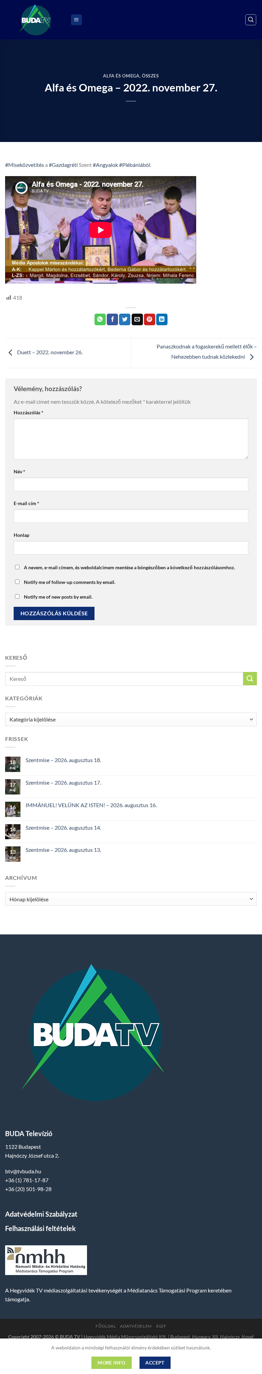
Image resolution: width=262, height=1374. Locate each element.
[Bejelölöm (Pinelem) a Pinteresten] (149, 319)
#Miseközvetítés (24, 164)
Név (19, 471)
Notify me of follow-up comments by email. (69, 582)
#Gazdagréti (63, 164)
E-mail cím (26, 503)
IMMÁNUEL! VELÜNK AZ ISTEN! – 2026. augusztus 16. (91, 805)
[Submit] (250, 678)
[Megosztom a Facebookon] (112, 319)
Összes (150, 75)
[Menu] (76, 20)
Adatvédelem (136, 1326)
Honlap (21, 535)
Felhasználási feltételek (40, 1228)
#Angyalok (105, 164)
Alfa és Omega (121, 75)
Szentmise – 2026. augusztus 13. (63, 849)
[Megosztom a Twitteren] (124, 319)
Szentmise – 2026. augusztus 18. (63, 760)
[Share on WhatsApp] (100, 319)
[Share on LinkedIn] (162, 319)
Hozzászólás (28, 412)
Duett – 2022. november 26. (49, 352)
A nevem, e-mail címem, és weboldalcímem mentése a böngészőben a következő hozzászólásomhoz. (129, 567)
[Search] (250, 19)
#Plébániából (134, 164)
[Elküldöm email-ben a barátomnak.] (137, 319)
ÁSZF (161, 1326)
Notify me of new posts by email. (58, 597)
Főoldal (106, 1326)
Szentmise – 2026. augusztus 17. (63, 782)
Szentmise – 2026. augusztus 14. (63, 827)
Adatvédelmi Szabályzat (41, 1214)
